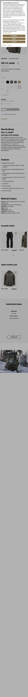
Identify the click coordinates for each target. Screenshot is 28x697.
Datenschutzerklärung (7, 32)
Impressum (10, 45)
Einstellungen (22, 28)
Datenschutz (4, 45)
